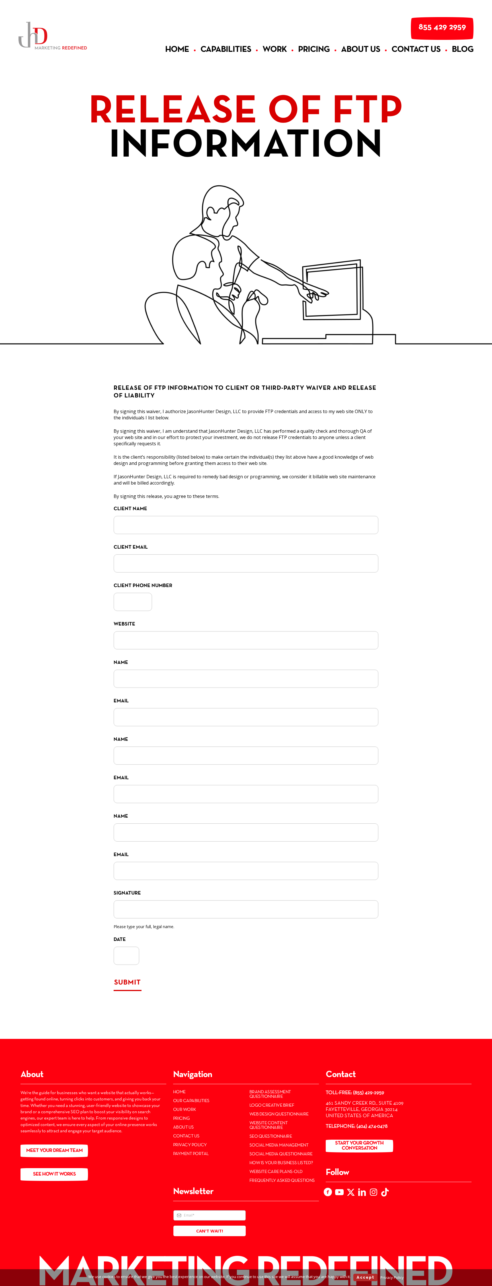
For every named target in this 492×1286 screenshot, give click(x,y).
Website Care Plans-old (276, 1172)
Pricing (181, 1119)
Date (120, 939)
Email (121, 701)
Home (179, 1092)
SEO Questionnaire (270, 1137)
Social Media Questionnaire (281, 1154)
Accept (365, 1277)
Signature (127, 893)
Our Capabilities (191, 1101)
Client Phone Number (143, 585)
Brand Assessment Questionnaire (270, 1094)
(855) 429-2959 (368, 1092)
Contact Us (186, 1136)
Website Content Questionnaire (268, 1125)
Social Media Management (279, 1145)
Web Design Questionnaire (279, 1114)
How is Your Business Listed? (281, 1163)
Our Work (184, 1110)
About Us (183, 1127)
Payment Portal (191, 1154)
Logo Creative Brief (271, 1105)
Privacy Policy (190, 1145)
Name (121, 662)
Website (124, 624)
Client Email (131, 547)
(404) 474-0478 (372, 1126)
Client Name (130, 508)
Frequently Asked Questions (282, 1181)
